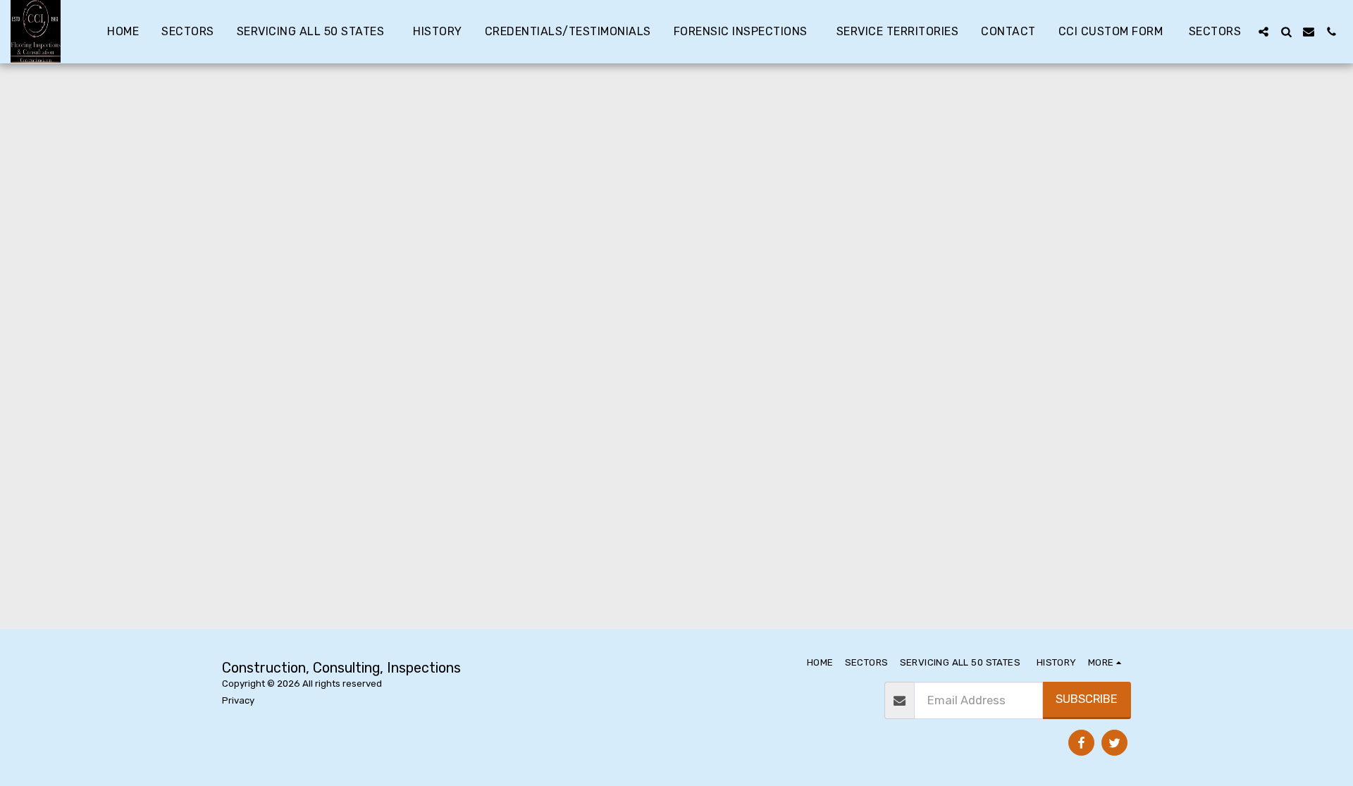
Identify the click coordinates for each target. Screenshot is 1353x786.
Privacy (238, 700)
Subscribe (1087, 699)
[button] (1263, 31)
